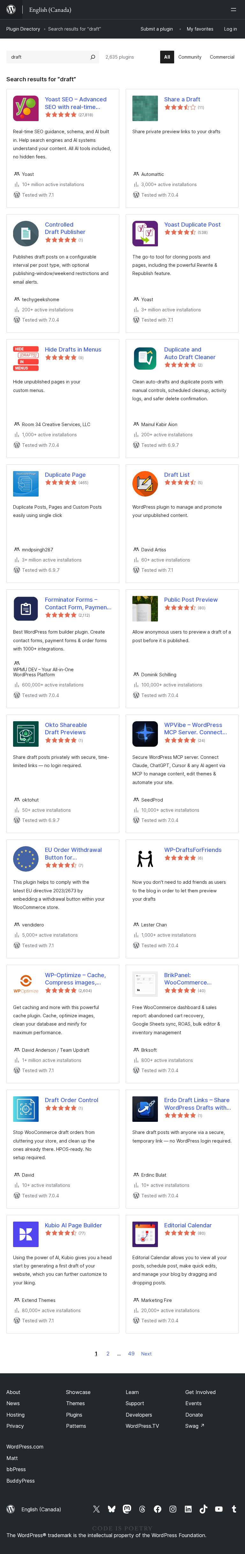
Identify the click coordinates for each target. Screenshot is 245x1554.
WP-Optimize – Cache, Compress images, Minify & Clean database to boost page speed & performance (77, 979)
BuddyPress (20, 1481)
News (13, 1403)
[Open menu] (235, 9)
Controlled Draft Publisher (65, 228)
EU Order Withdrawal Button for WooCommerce (73, 853)
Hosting (15, 1415)
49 (131, 1353)
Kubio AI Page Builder (73, 1225)
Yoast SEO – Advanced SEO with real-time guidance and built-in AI (76, 103)
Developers (139, 1415)
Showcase (78, 1392)
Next (146, 1353)
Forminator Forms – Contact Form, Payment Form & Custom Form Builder (77, 603)
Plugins (74, 1415)
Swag (195, 1426)
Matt (12, 1458)
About (13, 1392)
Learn (132, 1392)
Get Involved (200, 1392)
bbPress (16, 1469)
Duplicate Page (65, 474)
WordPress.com (24, 1446)
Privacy (15, 1426)
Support (135, 1403)
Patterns (76, 1426)
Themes (75, 1403)
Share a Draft (182, 99)
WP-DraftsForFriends (193, 849)
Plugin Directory (23, 29)
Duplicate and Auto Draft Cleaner (190, 353)
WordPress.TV (142, 1426)
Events (193, 1403)
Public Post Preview (191, 599)
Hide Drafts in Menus (73, 349)
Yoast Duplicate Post (192, 224)
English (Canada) (41, 1509)
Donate (194, 1415)
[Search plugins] (92, 57)
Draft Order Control (71, 1100)
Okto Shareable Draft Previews (66, 729)
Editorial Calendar (188, 1225)
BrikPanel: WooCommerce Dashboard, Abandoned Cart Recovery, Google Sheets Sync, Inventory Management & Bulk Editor (185, 979)
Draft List (177, 474)
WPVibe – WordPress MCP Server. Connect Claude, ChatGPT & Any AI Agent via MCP (196, 729)
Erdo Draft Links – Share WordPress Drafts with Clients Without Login (197, 1104)
